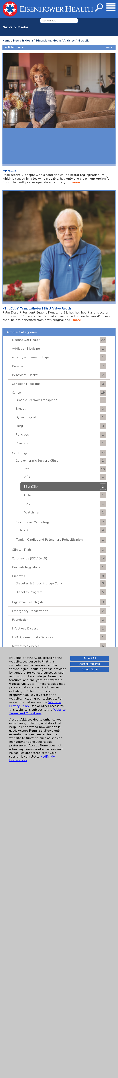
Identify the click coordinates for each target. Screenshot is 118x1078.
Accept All (90, 658)
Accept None (90, 669)
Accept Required (89, 663)
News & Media (23, 40)
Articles (69, 40)
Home (6, 40)
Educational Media (48, 40)
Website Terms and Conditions (37, 711)
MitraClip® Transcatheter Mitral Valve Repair (36, 308)
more (76, 182)
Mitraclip (83, 40)
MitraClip (9, 171)
